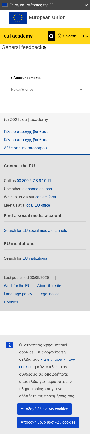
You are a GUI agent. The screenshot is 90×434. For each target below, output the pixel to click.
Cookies (11, 302)
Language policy (18, 294)
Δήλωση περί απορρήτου (25, 148)
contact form (45, 197)
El (83, 36)
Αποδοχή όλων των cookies (44, 409)
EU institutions (34, 258)
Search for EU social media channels (35, 230)
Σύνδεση (69, 36)
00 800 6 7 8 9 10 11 (34, 181)
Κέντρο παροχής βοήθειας (26, 132)
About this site (49, 286)
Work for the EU (17, 286)
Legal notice (49, 294)
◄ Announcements (25, 78)
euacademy (18, 35)
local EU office (37, 205)
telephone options (36, 189)
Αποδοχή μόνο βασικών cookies (48, 422)
